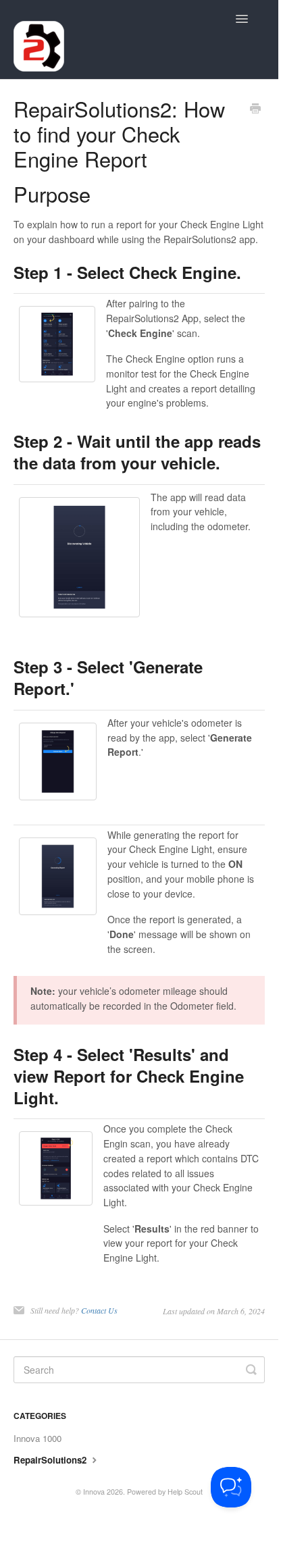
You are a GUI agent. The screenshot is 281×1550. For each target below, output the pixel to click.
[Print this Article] (255, 109)
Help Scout (185, 1492)
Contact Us (99, 1310)
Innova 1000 (37, 1438)
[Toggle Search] (251, 1369)
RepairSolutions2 (51, 1459)
